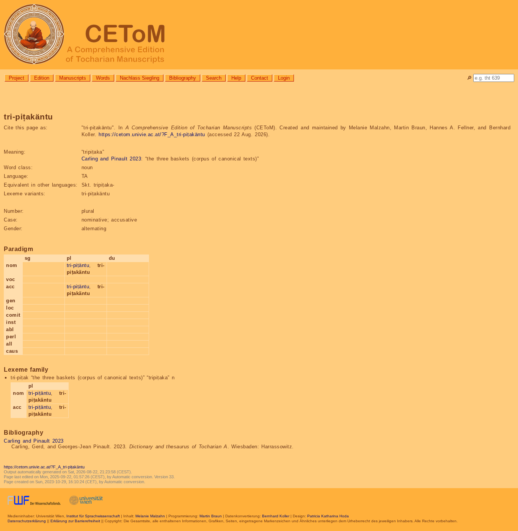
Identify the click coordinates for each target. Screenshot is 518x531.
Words (103, 78)
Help (236, 78)
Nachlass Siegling (139, 78)
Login (284, 78)
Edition (41, 78)
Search (213, 78)
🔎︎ (469, 78)
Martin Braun (210, 516)
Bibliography (182, 78)
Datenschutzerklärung (27, 521)
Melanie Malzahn (150, 516)
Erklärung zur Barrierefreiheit (75, 521)
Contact (259, 78)
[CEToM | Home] (259, 34)
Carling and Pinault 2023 (111, 159)
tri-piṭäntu (78, 265)
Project (16, 78)
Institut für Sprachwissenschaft (93, 516)
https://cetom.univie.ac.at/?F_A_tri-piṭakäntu (152, 134)
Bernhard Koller (275, 516)
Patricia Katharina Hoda (328, 516)
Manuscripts (72, 78)
